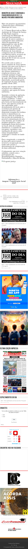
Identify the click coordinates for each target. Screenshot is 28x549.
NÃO (4, 416)
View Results (14, 422)
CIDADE (6, 7)
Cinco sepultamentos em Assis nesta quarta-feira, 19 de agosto (17, 202)
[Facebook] (13, 545)
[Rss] (11, 545)
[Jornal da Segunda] (14, 2)
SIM (4, 415)
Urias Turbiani (16, 543)
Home (2, 7)
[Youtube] (16, 545)
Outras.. (2, 424)
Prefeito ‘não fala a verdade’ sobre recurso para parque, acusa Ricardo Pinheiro (11, 197)
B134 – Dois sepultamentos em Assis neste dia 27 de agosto (13, 400)
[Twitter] (14, 545)
